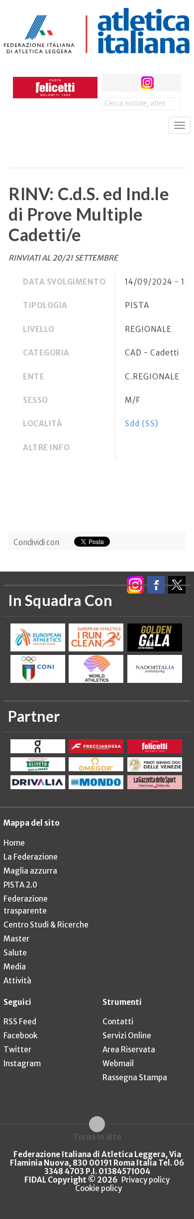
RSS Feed (19, 1021)
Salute (15, 952)
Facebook (20, 1035)
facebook (110, 82)
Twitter (17, 1049)
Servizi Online (126, 1035)
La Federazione (30, 857)
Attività (17, 980)
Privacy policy (145, 1180)
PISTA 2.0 (20, 885)
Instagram (22, 1063)
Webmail (118, 1063)
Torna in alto (97, 1136)
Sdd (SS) (142, 423)
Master (16, 938)
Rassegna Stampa (134, 1077)
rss (166, 82)
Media (14, 966)
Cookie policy (98, 1188)
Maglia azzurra (30, 871)
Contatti (117, 1021)
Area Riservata (128, 1049)
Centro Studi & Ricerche (46, 924)
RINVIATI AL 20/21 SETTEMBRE (63, 258)
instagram (147, 82)
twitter (129, 82)
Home (14, 843)
